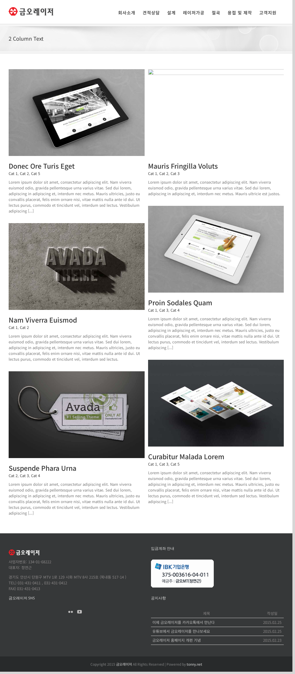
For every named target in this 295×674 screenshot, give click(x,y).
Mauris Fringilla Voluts (183, 166)
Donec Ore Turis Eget (42, 166)
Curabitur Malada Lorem (186, 456)
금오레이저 (124, 664)
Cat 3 (175, 173)
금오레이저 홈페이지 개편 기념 (176, 640)
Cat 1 (13, 173)
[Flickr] (70, 611)
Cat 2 (24, 173)
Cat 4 (175, 310)
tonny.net (194, 664)
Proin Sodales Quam (180, 302)
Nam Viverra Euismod (43, 320)
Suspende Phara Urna (42, 468)
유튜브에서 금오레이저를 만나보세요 (181, 631)
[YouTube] (79, 611)
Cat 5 (35, 173)
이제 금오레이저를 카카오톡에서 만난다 (183, 622)
